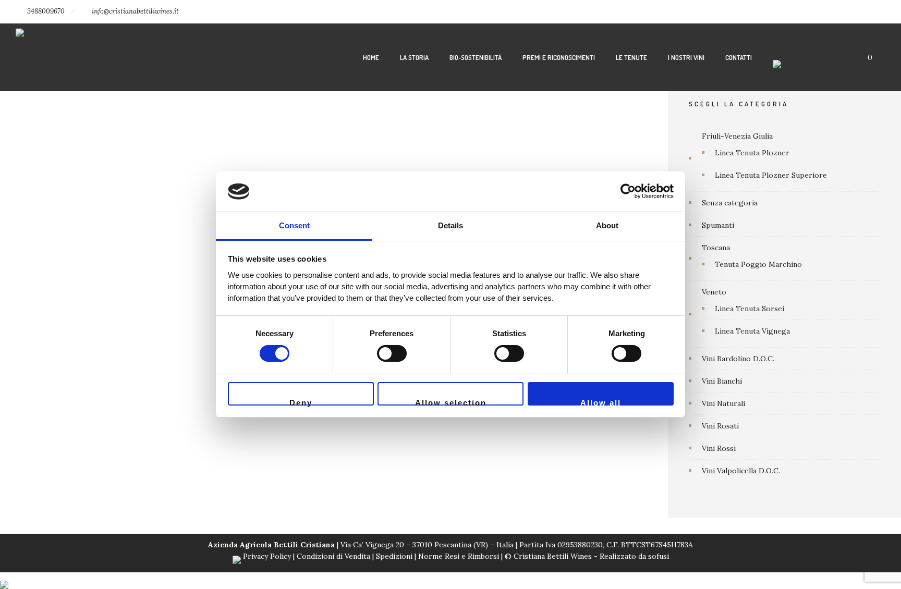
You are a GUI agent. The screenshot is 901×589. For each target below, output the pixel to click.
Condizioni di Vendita (333, 556)
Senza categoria (730, 202)
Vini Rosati (720, 426)
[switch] (392, 353)
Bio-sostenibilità (475, 57)
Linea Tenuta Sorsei (749, 308)
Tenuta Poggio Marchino (758, 264)
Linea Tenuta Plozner (752, 152)
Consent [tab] (294, 225)
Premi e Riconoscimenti (558, 57)
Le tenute (631, 57)
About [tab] (607, 225)
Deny (300, 402)
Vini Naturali (723, 403)
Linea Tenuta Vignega (752, 331)
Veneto (714, 292)
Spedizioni (394, 556)
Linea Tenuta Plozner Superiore (771, 175)
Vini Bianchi (722, 381)
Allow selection (450, 402)
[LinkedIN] (850, 11)
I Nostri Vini (686, 57)
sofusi (658, 556)
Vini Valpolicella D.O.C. (741, 470)
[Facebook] (805, 11)
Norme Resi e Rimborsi (459, 556)
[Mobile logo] (4, 578)
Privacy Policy (267, 556)
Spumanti (718, 225)
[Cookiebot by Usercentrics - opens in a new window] (628, 191)
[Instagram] (828, 11)
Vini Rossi (719, 448)
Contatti (738, 57)
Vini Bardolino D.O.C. (738, 358)
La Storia (414, 57)
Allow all (600, 402)
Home (371, 57)
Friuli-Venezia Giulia (737, 136)
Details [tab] (450, 225)
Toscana (716, 247)
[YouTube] (873, 11)
